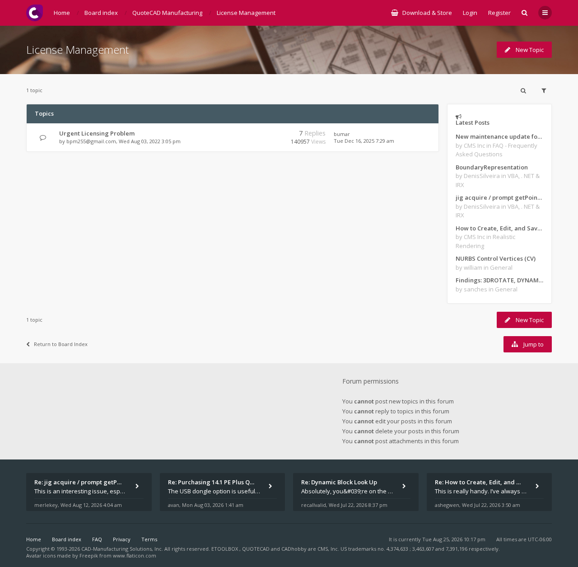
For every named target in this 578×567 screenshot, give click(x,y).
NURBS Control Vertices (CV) (496, 258)
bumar (342, 134)
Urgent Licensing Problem (97, 133)
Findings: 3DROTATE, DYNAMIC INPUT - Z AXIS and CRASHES (499, 280)
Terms (149, 539)
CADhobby (294, 548)
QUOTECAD (256, 548)
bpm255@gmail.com (91, 141)
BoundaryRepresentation (492, 167)
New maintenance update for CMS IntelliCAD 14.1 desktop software (499, 136)
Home (33, 539)
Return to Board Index (61, 344)
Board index (66, 539)
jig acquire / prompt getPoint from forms (499, 197)
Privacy (122, 539)
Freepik (88, 555)
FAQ (97, 539)
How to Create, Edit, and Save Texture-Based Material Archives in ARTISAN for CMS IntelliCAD (499, 228)
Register (499, 13)
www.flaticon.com (134, 555)
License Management (77, 49)
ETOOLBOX (225, 548)
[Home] (34, 13)
